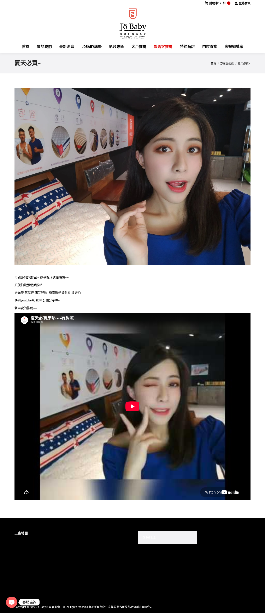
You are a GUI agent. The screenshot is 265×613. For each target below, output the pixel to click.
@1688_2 (149, 537)
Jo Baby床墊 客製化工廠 (50, 606)
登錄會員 (245, 3)
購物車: (219, 3)
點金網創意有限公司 (140, 606)
